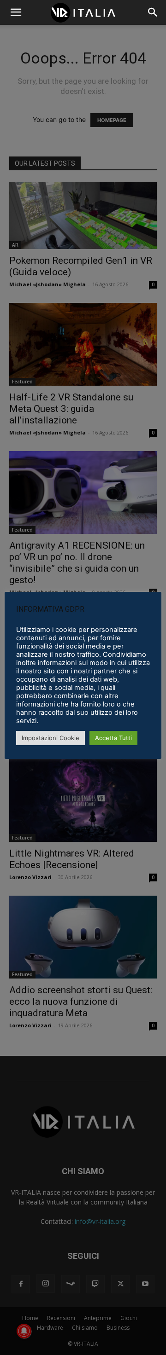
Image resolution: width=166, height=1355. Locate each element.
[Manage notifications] (24, 1331)
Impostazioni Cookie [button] (50, 737)
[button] (153, 12)
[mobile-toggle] (15, 12)
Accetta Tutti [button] (113, 737)
